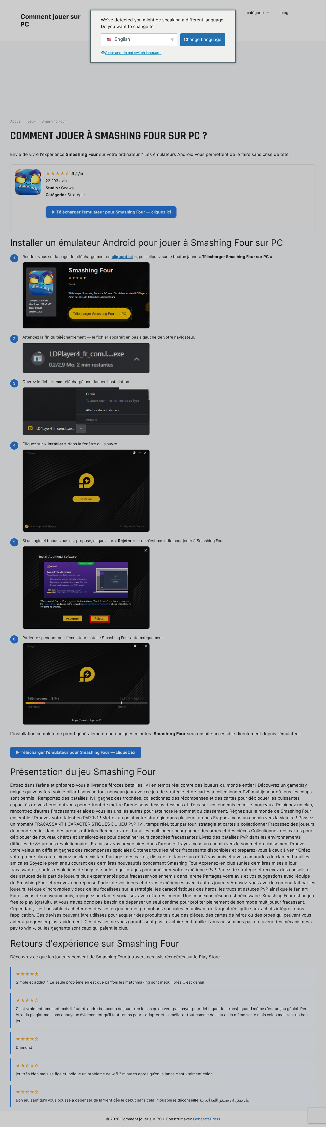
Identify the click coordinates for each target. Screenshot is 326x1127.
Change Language (202, 39)
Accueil (16, 121)
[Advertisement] (163, 79)
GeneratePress (206, 1119)
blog (284, 12)
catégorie (255, 12)
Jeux (31, 121)
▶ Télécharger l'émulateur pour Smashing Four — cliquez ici (111, 211)
